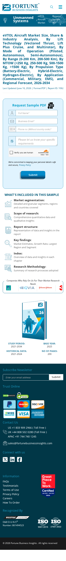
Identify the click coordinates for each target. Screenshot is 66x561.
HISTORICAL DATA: (16, 351)
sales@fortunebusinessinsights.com (30, 443)
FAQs (6, 481)
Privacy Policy (25, 165)
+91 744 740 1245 (25, 436)
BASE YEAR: (49, 343)
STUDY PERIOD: (16, 343)
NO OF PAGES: (49, 351)
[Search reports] (52, 7)
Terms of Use (11, 490)
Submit (33, 175)
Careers (7, 498)
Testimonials (10, 485)
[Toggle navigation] (60, 7)
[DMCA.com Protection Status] (9, 394)
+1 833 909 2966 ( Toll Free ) (29, 427)
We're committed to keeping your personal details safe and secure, (32, 163)
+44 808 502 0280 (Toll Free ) (29, 432)
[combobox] (12, 129)
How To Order (11, 502)
